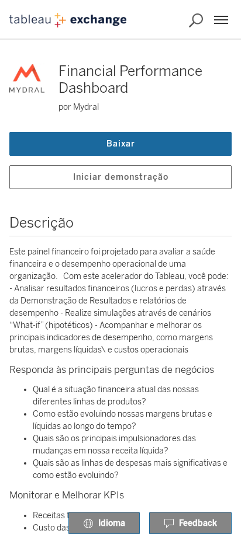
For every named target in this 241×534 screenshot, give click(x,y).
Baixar (120, 144)
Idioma (111, 523)
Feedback (198, 523)
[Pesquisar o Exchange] (196, 20)
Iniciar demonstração (120, 177)
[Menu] (221, 19)
